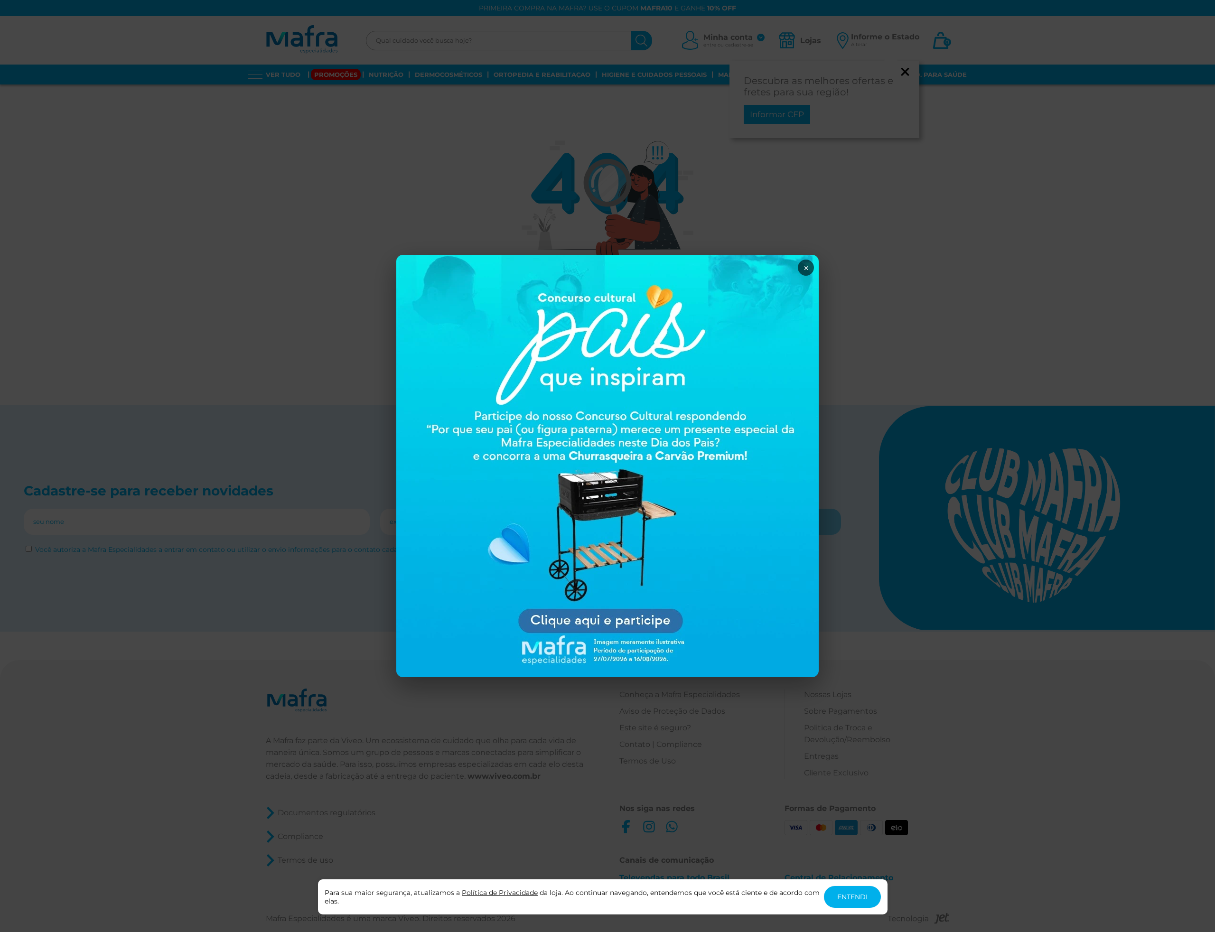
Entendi (852, 897)
